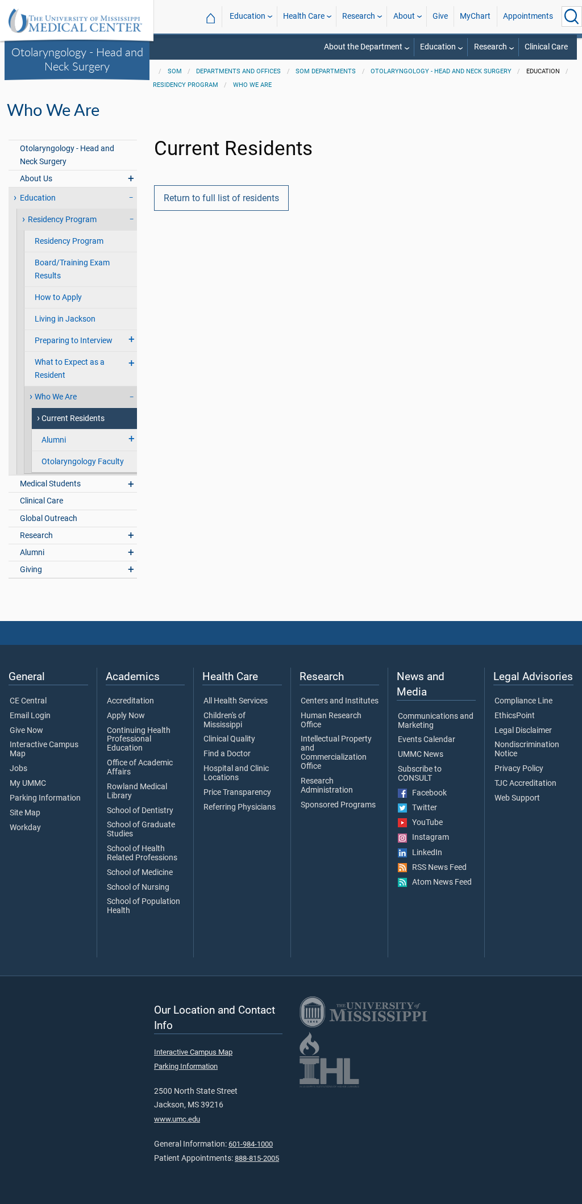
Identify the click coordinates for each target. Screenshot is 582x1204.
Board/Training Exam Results (72, 269)
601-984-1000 (250, 1144)
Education (247, 16)
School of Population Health (143, 906)
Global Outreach (48, 518)
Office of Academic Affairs (140, 768)
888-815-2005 (257, 1158)
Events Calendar (426, 739)
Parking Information (45, 798)
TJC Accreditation (525, 783)
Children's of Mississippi (224, 720)
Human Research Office (331, 720)
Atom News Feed (439, 882)
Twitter (422, 808)
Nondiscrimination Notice (526, 749)
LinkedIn (424, 852)
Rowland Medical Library (137, 791)
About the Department (363, 47)
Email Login (30, 715)
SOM (175, 71)
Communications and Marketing (435, 721)
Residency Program (185, 85)
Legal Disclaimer (523, 730)
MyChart (475, 16)
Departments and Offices (238, 71)
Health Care (304, 16)
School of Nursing (138, 887)
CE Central (28, 701)
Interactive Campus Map (44, 749)
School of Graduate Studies (141, 829)
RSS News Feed (437, 867)
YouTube (425, 822)
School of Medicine (140, 872)
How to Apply (58, 297)
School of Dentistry (140, 810)
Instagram (428, 837)
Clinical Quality (229, 739)
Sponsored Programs (338, 805)
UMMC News (420, 754)
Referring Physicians (239, 807)
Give (440, 16)
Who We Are (252, 85)
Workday (25, 827)
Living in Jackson (65, 319)
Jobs (18, 768)
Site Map (25, 813)
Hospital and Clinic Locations (236, 773)
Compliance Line (523, 701)
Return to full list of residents (221, 198)
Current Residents (73, 418)
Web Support (517, 798)
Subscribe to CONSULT (420, 774)
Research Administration (327, 786)
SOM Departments (326, 71)
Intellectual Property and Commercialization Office (336, 752)
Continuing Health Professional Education (139, 739)
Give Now (26, 730)
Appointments (528, 16)
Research (358, 16)
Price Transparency (237, 792)
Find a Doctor (227, 754)
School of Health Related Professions (142, 853)
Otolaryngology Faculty (82, 461)
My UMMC (28, 783)
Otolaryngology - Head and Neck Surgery (77, 59)
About (404, 16)
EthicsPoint (514, 715)
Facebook (427, 793)
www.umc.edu (177, 1119)
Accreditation (130, 701)
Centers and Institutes (340, 701)
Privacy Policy (518, 768)
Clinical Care (546, 47)
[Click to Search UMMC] (572, 16)
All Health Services (235, 701)
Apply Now (126, 715)
